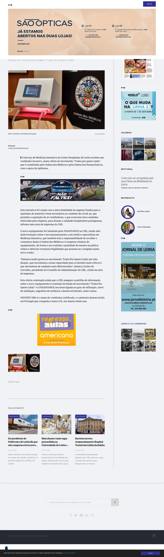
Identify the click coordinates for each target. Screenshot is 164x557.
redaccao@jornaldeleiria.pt (18, 148)
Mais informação (69, 553)
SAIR (149, 4)
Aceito (150, 553)
